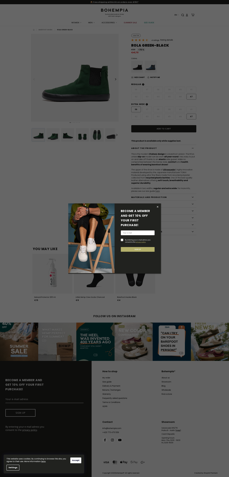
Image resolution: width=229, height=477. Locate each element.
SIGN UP (138, 249)
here (43, 461)
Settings (13, 467)
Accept (75, 460)
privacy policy (141, 242)
